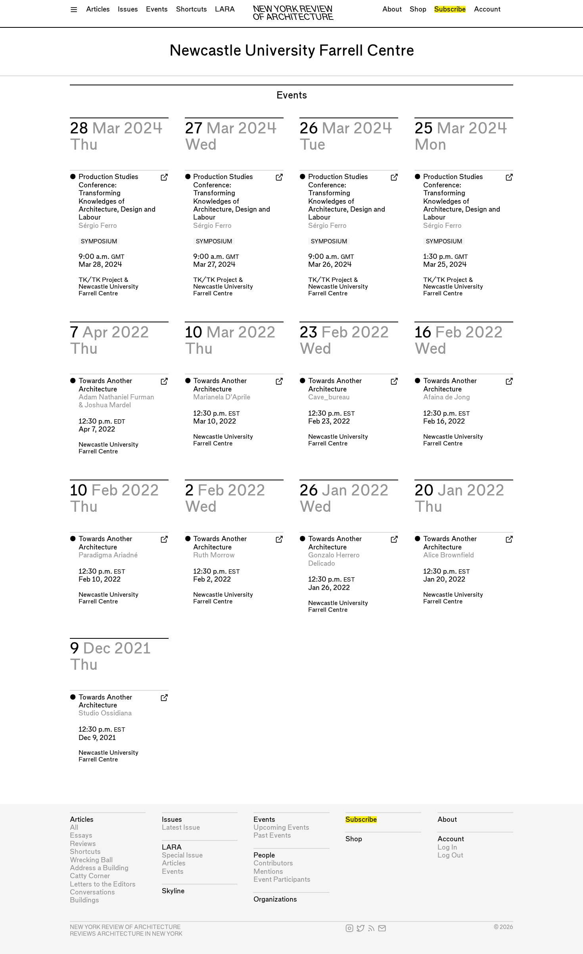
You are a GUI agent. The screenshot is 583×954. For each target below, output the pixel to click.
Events (157, 9)
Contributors (273, 863)
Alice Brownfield (448, 555)
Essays (81, 835)
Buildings (84, 900)
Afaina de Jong (446, 397)
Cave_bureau (329, 397)
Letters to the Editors (103, 884)
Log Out (450, 855)
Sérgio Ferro (98, 225)
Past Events (272, 835)
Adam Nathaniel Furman (116, 397)
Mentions (268, 871)
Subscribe (450, 9)
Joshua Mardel (107, 405)
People (264, 855)
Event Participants (282, 879)
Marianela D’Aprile (221, 397)
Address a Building (99, 868)
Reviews (83, 843)
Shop (418, 9)
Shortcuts (191, 9)
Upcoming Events (281, 827)
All (74, 827)
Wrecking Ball (91, 860)
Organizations (275, 899)
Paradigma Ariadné (108, 555)
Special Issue (182, 855)
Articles (98, 9)
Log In (447, 847)
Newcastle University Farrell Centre (108, 448)
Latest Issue (181, 827)
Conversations (92, 892)
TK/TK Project (101, 280)
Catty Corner (90, 876)
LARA (225, 9)
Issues (128, 9)
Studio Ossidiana (105, 713)
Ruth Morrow (214, 555)
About (392, 9)
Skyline (173, 891)
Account (487, 9)
